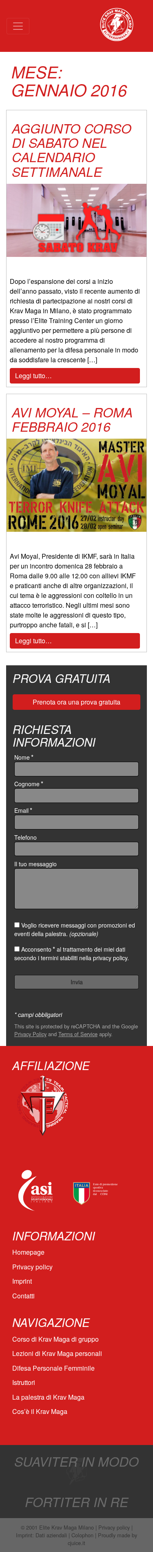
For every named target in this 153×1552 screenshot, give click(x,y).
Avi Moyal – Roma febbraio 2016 (72, 419)
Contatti (23, 1295)
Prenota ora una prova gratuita (76, 702)
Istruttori (23, 1382)
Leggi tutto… (33, 375)
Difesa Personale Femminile (53, 1368)
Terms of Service (78, 1034)
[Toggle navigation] (18, 26)
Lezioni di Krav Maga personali (57, 1353)
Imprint (22, 1281)
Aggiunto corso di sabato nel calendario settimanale (71, 150)
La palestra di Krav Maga (48, 1397)
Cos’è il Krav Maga (39, 1411)
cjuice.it (76, 1543)
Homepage (28, 1252)
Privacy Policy (30, 1034)
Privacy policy (32, 1266)
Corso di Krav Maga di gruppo (55, 1339)
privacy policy (110, 958)
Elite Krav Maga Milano (66, 1527)
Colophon (82, 1535)
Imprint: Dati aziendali (41, 1535)
